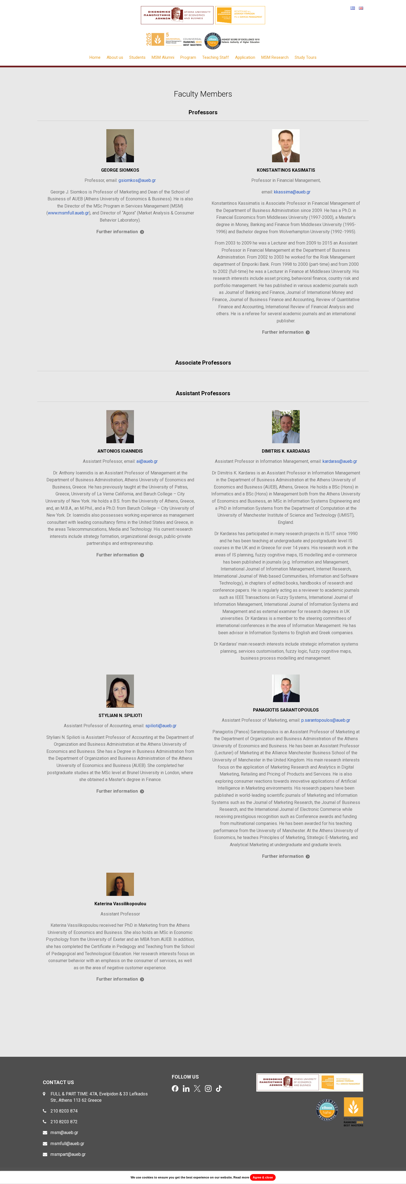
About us (115, 57)
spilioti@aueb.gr (160, 725)
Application (245, 57)
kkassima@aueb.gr (292, 192)
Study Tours (306, 57)
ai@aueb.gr (147, 461)
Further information (117, 231)
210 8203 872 (64, 1121)
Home (95, 57)
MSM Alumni (163, 57)
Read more (241, 1177)
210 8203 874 (64, 1111)
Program (188, 57)
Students (137, 57)
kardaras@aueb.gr (340, 461)
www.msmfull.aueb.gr (68, 213)
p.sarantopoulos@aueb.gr (325, 720)
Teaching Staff (215, 57)
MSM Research (275, 57)
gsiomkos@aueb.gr (137, 180)
